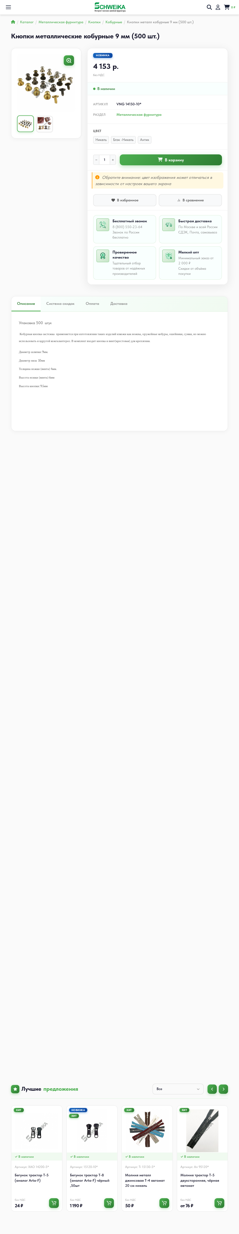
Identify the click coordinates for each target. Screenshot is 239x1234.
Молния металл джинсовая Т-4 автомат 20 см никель (145, 1180)
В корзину (174, 159)
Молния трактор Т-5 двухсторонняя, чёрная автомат (199, 1180)
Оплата (92, 303)
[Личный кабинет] (218, 7)
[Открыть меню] (8, 7)
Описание (26, 303)
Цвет (97, 131)
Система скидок (60, 303)
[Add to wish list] (59, 1110)
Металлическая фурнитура (139, 114)
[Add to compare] (59, 1117)
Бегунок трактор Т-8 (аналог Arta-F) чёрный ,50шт (89, 1180)
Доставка (118, 303)
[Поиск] (209, 7)
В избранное (127, 200)
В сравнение (193, 200)
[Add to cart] (54, 1203)
